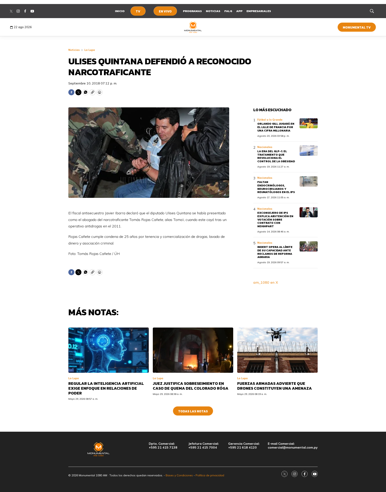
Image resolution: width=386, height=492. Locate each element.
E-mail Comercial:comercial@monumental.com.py (293, 445)
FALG (228, 11)
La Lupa (89, 49)
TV (138, 11)
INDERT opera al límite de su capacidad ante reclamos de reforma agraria (275, 252)
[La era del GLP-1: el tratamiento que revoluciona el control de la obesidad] (309, 151)
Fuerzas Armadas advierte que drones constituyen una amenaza (274, 385)
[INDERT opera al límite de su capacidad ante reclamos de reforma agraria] (309, 246)
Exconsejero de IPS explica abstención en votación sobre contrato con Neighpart (275, 219)
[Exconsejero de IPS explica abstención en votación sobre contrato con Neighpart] (309, 212)
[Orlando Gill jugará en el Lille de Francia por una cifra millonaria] (309, 123)
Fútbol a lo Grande (269, 119)
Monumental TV (357, 27)
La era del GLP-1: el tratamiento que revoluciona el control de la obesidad (276, 156)
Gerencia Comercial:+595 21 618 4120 (244, 445)
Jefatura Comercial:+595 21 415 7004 (203, 445)
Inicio (119, 11)
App (239, 11)
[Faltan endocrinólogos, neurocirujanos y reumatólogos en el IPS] (309, 181)
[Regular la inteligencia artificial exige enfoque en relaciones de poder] (108, 350)
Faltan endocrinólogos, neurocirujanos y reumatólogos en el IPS (276, 187)
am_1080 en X (265, 282)
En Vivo (165, 11)
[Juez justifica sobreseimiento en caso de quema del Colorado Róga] (193, 350)
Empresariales (258, 11)
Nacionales (264, 147)
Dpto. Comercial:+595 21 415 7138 (163, 445)
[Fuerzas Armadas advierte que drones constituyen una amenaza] (277, 350)
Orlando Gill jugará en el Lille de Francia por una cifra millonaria (275, 127)
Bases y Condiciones (179, 475)
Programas (192, 11)
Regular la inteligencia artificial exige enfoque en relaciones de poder (106, 388)
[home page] (193, 27)
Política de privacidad (210, 475)
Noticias (213, 11)
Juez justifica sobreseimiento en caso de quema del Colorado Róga (190, 385)
